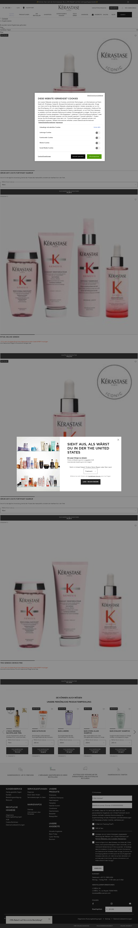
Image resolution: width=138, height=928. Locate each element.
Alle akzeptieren (94, 156)
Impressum (59, 122)
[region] (70, 127)
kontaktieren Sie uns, (94, 476)
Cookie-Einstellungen (44, 156)
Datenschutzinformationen (46, 122)
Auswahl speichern (78, 156)
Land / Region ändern (90, 482)
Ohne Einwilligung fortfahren (95, 95)
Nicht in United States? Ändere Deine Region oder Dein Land (91, 467)
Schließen (118, 440)
